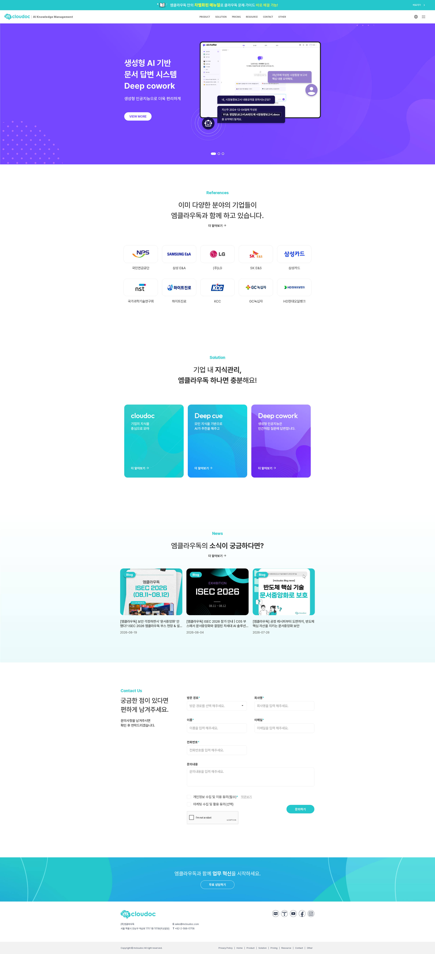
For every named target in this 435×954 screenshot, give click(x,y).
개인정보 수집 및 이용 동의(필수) (222, 797)
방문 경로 (193, 698)
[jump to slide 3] (223, 154)
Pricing (274, 948)
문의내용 (192, 764)
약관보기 (246, 797)
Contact (268, 16)
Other (282, 16)
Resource (286, 948)
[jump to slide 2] (219, 154)
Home (240, 948)
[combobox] (217, 706)
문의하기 (300, 809)
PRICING (236, 16)
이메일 (259, 720)
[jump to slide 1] (213, 154)
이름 (190, 720)
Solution (262, 948)
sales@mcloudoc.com (187, 924)
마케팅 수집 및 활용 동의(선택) (212, 804)
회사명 (259, 698)
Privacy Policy (226, 948)
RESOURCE (252, 16)
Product (204, 16)
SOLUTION (221, 16)
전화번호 (193, 742)
